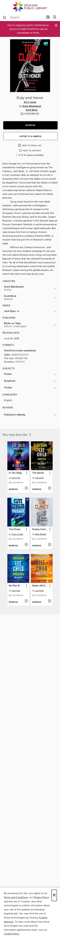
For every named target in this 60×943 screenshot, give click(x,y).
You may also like (15, 435)
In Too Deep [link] (15, 473)
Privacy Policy (41, 897)
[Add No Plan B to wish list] (26, 601)
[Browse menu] (55, 17)
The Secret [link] (38, 473)
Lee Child (16, 478)
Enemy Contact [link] (40, 529)
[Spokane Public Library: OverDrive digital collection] (30, 7)
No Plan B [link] (14, 585)
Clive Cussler (17, 534)
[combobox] (23, 17)
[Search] (4, 17)
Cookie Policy (11, 933)
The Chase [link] (14, 529)
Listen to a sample (30, 136)
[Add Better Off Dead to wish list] (50, 601)
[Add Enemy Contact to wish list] (50, 545)
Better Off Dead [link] (40, 585)
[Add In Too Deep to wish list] (26, 488)
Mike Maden (40, 534)
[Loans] (48, 18)
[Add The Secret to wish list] (50, 488)
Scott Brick (31, 110)
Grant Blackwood (31, 106)
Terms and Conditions (16, 897)
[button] (30, 125)
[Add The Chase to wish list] (26, 545)
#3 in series (30, 102)
